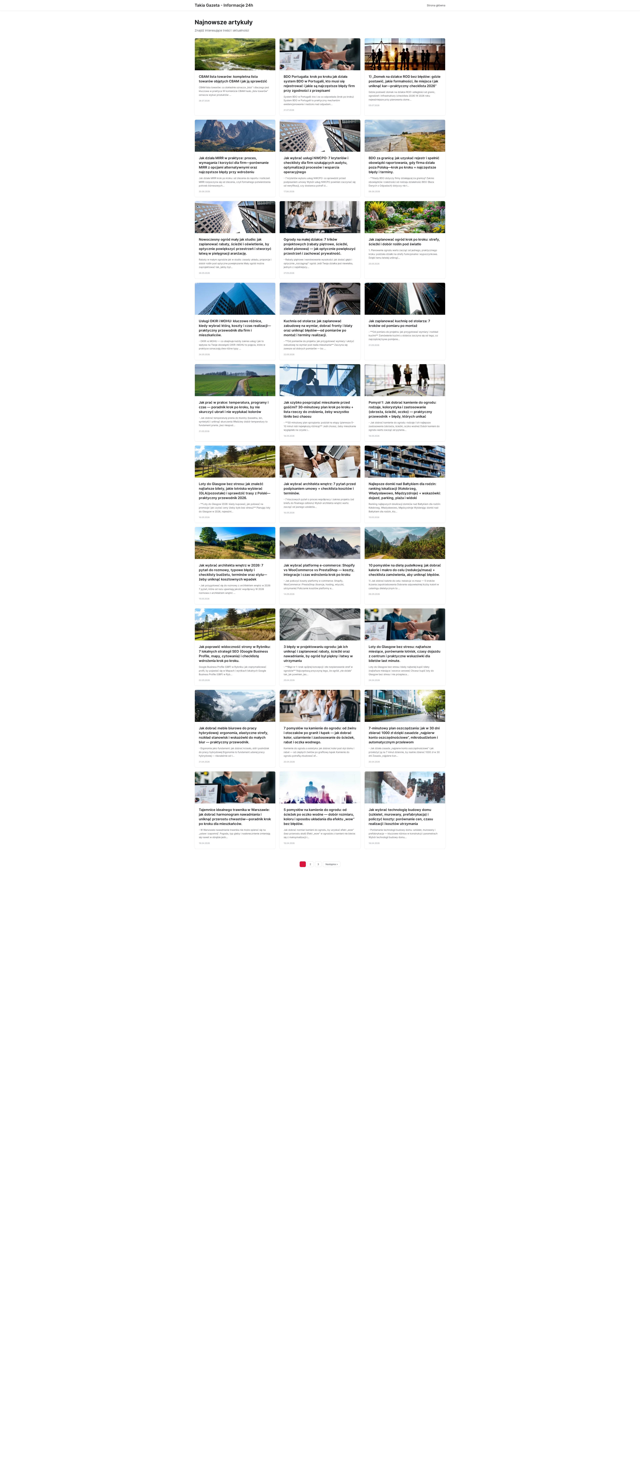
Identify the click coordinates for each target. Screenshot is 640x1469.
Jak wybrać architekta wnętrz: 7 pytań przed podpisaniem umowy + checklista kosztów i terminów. (320, 488)
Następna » (332, 864)
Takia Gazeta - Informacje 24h (224, 5)
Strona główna (436, 5)
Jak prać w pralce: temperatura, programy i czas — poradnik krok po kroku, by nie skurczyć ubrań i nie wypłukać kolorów (233, 407)
